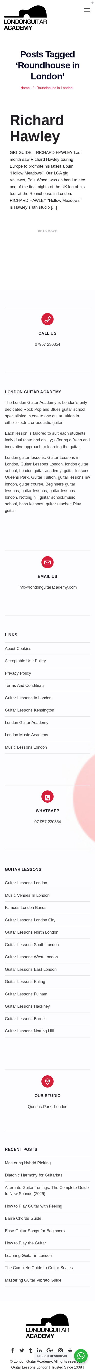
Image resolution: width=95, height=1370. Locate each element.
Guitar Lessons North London (31, 932)
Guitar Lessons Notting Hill (29, 1031)
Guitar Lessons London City (30, 920)
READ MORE (47, 231)
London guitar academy (40, 470)
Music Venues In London (27, 895)
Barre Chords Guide (23, 1218)
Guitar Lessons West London (31, 957)
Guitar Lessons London (41, 464)
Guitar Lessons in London (28, 698)
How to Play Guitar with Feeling (33, 1206)
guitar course (31, 484)
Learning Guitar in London (28, 1255)
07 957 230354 (47, 822)
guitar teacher (58, 504)
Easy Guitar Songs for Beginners (35, 1231)
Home (25, 88)
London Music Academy (26, 735)
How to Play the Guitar (25, 1243)
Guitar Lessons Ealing (25, 981)
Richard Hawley (37, 128)
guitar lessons (34, 490)
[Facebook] (13, 1352)
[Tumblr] (31, 1352)
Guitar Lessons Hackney (27, 1006)
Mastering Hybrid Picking (28, 1163)
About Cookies (18, 648)
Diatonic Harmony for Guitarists (34, 1175)
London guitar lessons (25, 457)
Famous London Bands (26, 907)
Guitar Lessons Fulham (26, 994)
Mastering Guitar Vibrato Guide (33, 1280)
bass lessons (31, 504)
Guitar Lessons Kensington (29, 710)
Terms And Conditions (25, 685)
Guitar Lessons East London (31, 969)
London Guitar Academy (26, 722)
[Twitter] (22, 1352)
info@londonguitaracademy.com (48, 587)
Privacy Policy (18, 673)
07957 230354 (47, 344)
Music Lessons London (26, 747)
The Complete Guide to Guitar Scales (39, 1267)
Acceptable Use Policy (25, 660)
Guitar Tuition (43, 477)
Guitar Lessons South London (32, 944)
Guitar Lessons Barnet (25, 1018)
